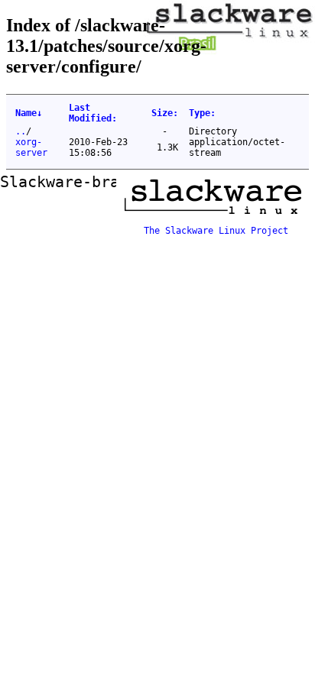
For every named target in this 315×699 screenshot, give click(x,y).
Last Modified (93, 113)
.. (20, 131)
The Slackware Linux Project (216, 230)
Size (164, 113)
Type (202, 113)
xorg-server (31, 147)
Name (28, 113)
